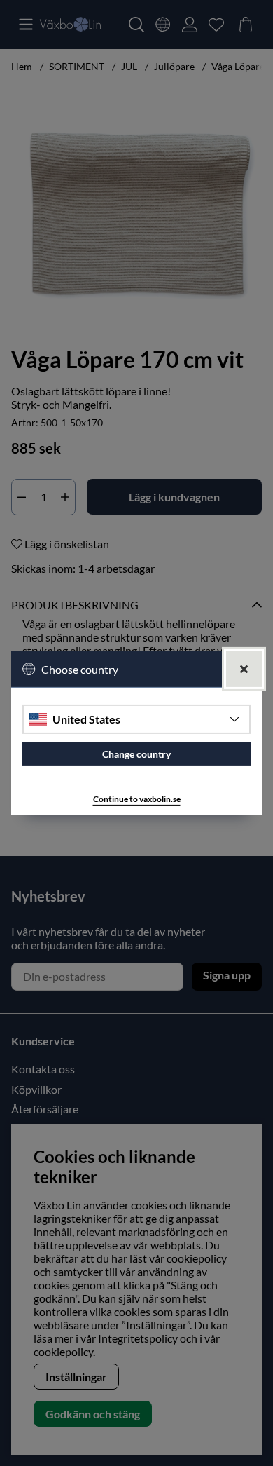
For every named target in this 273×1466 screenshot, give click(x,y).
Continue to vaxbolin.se (137, 799)
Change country (136, 754)
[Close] (244, 668)
